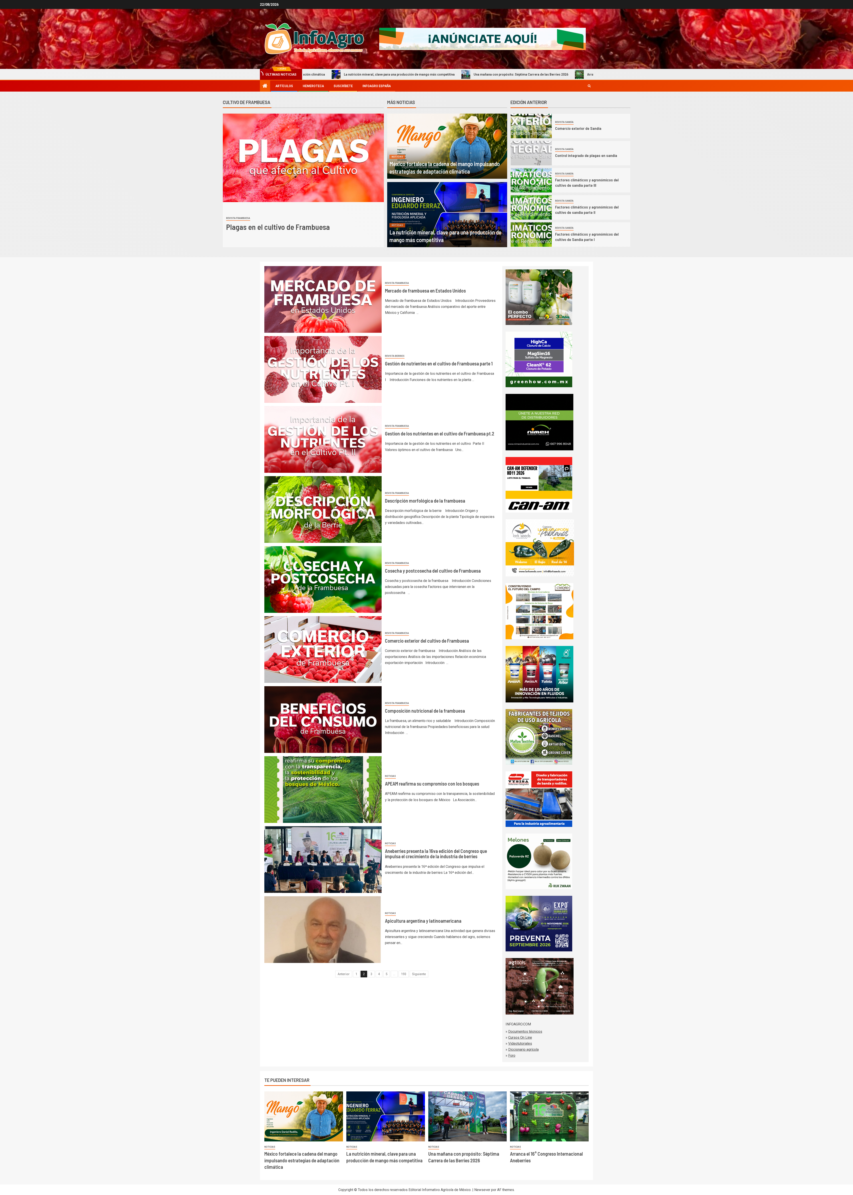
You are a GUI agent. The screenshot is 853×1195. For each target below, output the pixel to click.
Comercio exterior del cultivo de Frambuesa (427, 641)
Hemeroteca (313, 86)
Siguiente (419, 974)
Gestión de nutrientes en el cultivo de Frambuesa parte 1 (439, 363)
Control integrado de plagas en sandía (586, 155)
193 (403, 974)
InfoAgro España (377, 86)
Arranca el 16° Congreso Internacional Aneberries (487, 74)
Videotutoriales (520, 1043)
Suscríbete (343, 86)
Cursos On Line (520, 1037)
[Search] (589, 86)
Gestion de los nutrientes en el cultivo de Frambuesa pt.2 (439, 433)
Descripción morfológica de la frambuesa (425, 500)
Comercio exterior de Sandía (578, 128)
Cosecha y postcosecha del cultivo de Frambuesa (433, 570)
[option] (303, 180)
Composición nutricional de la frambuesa (425, 711)
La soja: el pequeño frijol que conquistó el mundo (579, 74)
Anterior (344, 974)
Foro (511, 1055)
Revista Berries (395, 356)
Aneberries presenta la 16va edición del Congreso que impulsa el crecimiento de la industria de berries (436, 853)
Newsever (482, 1190)
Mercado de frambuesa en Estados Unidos (290, 226)
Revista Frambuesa (238, 218)
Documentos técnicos (525, 1031)
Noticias (397, 157)
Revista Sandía (564, 122)
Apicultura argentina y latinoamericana (423, 921)
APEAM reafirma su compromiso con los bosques (432, 783)
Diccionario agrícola (523, 1049)
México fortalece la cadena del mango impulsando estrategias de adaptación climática (301, 1160)
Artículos (284, 86)
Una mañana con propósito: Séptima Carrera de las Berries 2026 (384, 74)
